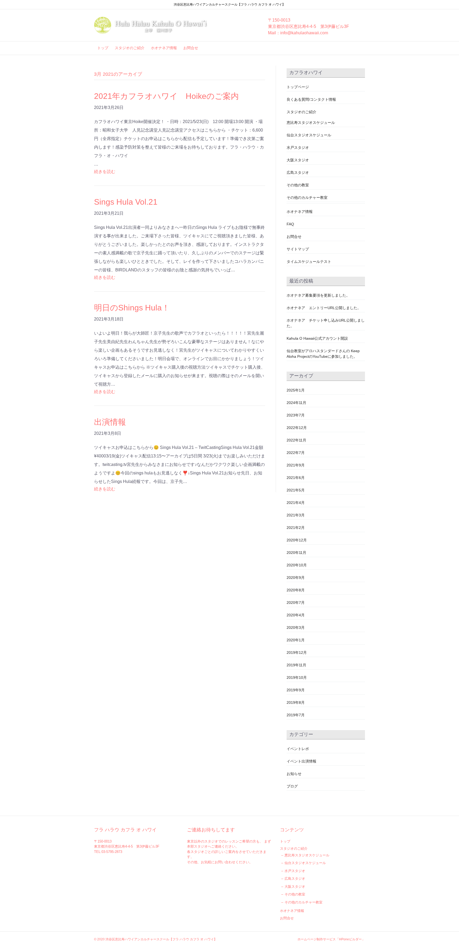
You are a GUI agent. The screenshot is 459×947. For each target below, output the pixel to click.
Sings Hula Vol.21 (126, 201)
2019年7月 (296, 715)
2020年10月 (297, 565)
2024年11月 (296, 403)
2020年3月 (296, 627)
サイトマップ (298, 249)
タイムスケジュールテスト (309, 261)
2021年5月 (296, 490)
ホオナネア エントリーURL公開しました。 (324, 308)
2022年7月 (296, 453)
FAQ (290, 224)
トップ (102, 48)
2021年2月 (296, 527)
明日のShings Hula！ (136, 307)
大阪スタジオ (298, 160)
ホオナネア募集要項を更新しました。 (318, 295)
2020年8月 (296, 590)
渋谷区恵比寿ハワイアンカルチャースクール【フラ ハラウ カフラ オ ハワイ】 (161, 939)
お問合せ (190, 48)
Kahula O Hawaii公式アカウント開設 (317, 338)
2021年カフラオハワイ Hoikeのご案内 (166, 96)
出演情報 (110, 422)
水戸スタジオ (298, 147)
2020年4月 (296, 615)
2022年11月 (296, 440)
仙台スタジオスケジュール (309, 135)
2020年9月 (296, 577)
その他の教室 (298, 185)
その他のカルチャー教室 (307, 197)
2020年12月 (297, 540)
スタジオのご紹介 (129, 48)
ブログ (292, 786)
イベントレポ (298, 749)
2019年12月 (297, 652)
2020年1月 (296, 640)
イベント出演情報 (301, 761)
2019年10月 (297, 677)
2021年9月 (296, 465)
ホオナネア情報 (164, 48)
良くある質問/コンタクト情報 (311, 99)
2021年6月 (296, 477)
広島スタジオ (298, 172)
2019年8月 (296, 702)
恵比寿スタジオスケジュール (311, 122)
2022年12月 (297, 428)
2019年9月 (296, 690)
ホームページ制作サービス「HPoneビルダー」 (331, 939)
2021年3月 (296, 515)
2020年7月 (296, 602)
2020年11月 (296, 552)
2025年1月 (296, 390)
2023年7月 (296, 415)
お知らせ (294, 774)
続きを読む (104, 171)
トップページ (298, 87)
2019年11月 (296, 665)
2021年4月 (296, 502)
